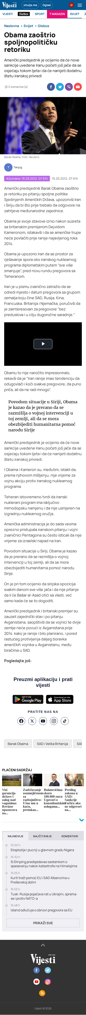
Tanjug (18, 167)
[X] (32, 721)
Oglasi (47, 5)
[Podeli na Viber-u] (69, 87)
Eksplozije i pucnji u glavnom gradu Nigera (42, 850)
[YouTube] (43, 721)
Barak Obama (18, 743)
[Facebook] (21, 721)
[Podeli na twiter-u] (60, 87)
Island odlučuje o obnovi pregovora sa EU (41, 910)
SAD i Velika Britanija (52, 743)
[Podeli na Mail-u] (78, 87)
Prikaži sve (43, 923)
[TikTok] (65, 721)
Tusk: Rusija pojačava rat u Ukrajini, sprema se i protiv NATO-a (43, 896)
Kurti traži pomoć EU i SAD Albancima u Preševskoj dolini (40, 880)
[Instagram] (54, 721)
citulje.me (30, 5)
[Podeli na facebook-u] (51, 87)
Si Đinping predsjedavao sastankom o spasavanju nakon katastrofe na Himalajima (44, 864)
